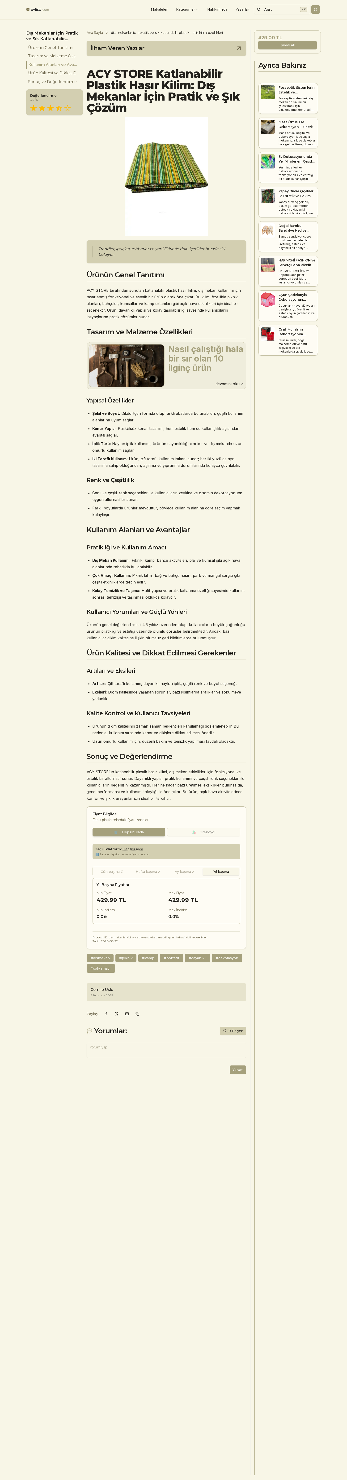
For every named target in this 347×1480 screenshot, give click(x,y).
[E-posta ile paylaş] (127, 1014)
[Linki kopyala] (137, 1014)
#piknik (126, 958)
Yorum (238, 1070)
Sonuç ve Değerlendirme (52, 82)
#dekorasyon (227, 958)
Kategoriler (185, 9)
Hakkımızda (217, 9)
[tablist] (166, 871)
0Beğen (236, 1031)
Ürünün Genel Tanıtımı (50, 47)
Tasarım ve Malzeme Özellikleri (53, 56)
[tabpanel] (166, 901)
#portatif (171, 958)
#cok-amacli (100, 968)
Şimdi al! (288, 45)
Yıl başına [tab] (221, 872)
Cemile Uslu (101, 989)
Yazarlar (242, 9)
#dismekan (100, 958)
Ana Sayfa (95, 33)
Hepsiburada (129, 832)
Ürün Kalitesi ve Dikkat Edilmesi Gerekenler (53, 73)
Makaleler (159, 9)
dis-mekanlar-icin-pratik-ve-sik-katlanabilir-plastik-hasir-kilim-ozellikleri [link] (167, 33)
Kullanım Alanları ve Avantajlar (54, 64)
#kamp (148, 958)
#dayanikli (197, 958)
